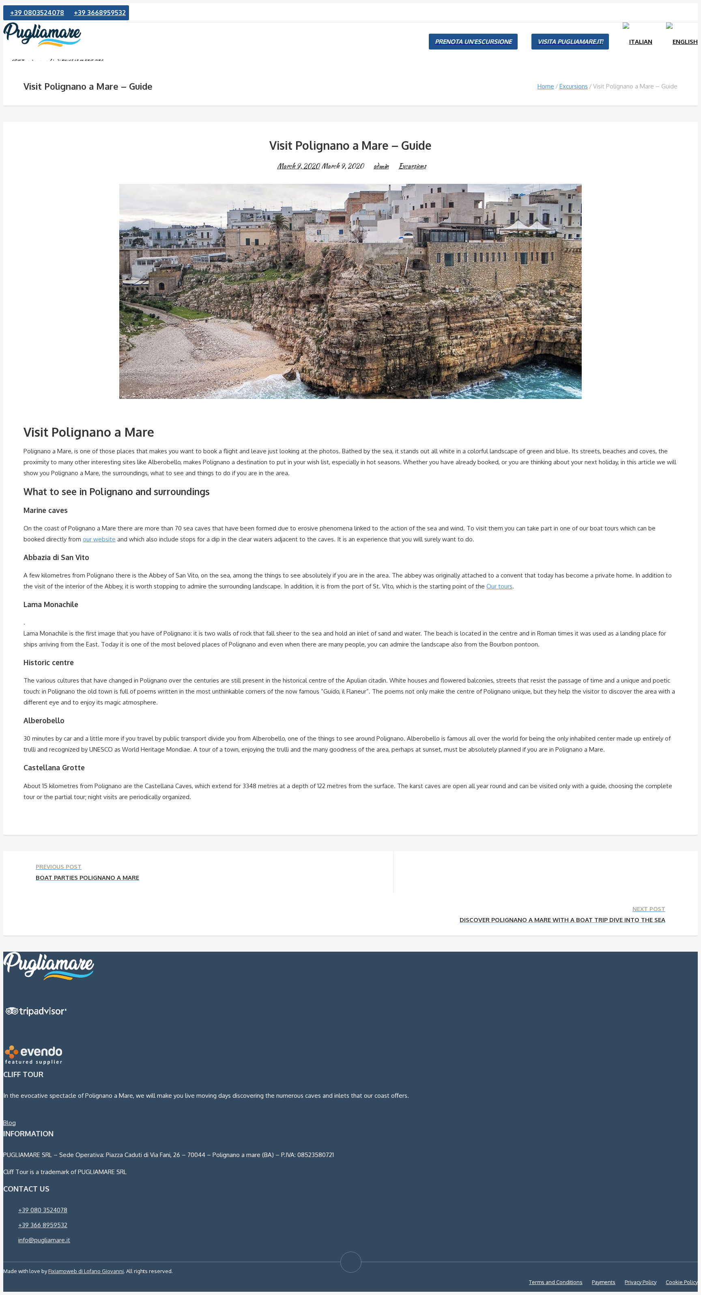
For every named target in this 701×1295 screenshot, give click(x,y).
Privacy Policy (640, 1282)
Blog (9, 1123)
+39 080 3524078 (42, 1210)
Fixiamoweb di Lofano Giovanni (86, 1271)
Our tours (499, 586)
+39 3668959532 (100, 13)
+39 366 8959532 (42, 1225)
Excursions (573, 86)
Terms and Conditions (556, 1282)
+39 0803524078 (37, 13)
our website (99, 539)
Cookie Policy (682, 1282)
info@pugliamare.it (44, 1240)
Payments (603, 1282)
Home (546, 86)
